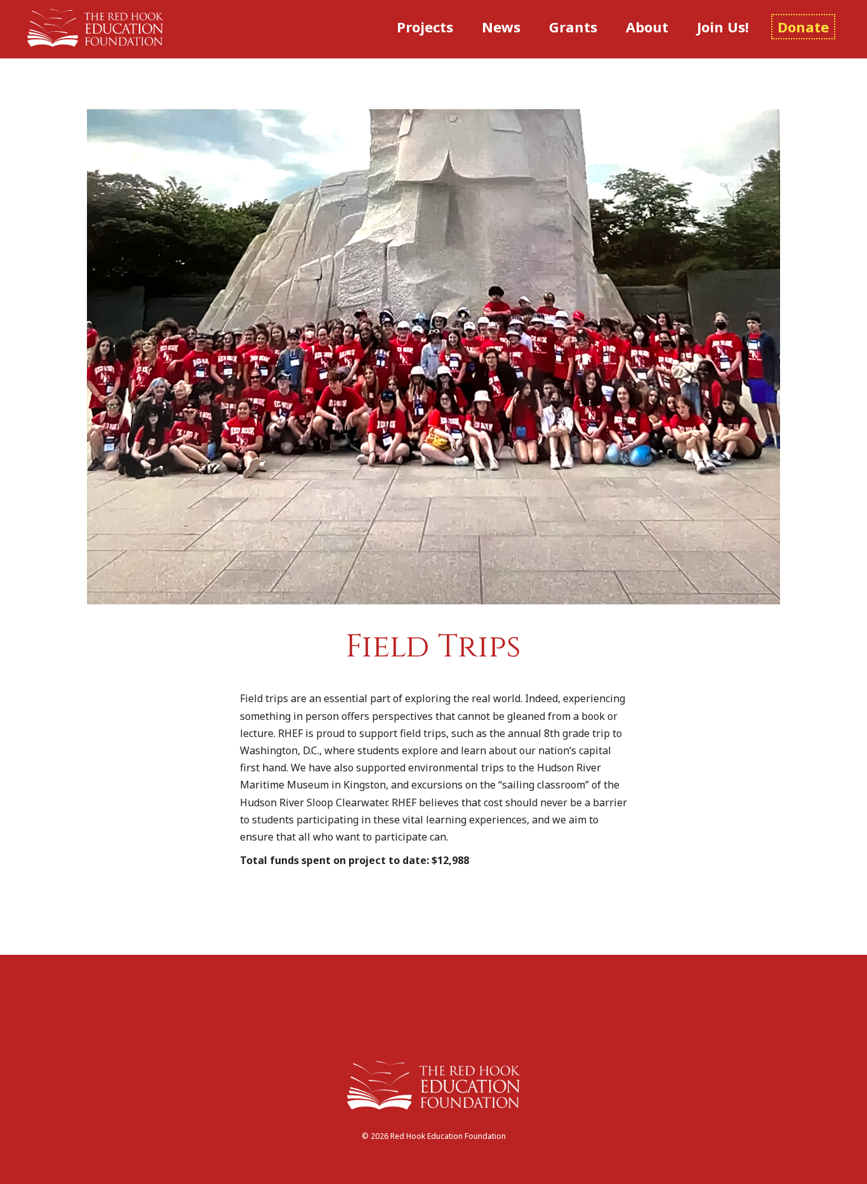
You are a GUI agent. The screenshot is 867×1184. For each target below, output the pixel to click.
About (647, 26)
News (501, 26)
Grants (573, 26)
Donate (803, 26)
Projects (425, 26)
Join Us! (723, 26)
